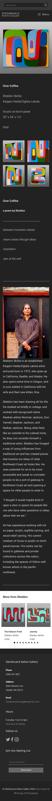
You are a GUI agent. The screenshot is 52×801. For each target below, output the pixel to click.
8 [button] (34, 642)
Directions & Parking (15, 724)
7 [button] (31, 642)
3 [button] (20, 642)
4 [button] (23, 642)
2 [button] (17, 642)
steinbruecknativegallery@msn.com (22, 701)
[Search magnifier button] (46, 5)
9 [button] (37, 642)
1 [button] (14, 642)
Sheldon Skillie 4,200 (13, 635)
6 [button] (29, 642)
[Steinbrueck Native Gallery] (10, 14)
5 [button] (26, 642)
